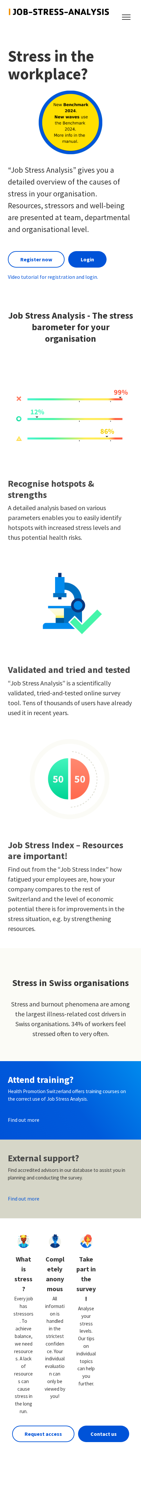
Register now (36, 259)
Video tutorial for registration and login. (53, 277)
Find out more (23, 1119)
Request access (43, 1434)
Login (87, 259)
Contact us (104, 1434)
